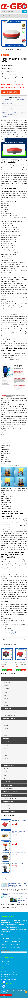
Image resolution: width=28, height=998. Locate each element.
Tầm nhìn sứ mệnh (5, 961)
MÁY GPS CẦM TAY (6, 785)
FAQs (12, 1)
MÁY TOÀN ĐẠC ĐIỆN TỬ (8, 718)
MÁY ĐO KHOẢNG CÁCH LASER (9, 792)
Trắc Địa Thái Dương (10, 631)
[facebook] (1, 950)
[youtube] (6, 950)
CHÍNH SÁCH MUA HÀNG (7, 968)
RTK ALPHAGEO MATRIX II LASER (5, 663)
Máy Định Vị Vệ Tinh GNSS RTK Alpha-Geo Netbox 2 (20, 663)
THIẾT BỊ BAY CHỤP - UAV (10, 798)
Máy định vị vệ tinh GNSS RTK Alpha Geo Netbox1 (18, 832)
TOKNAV (6, 685)
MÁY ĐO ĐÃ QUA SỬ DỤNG (8, 812)
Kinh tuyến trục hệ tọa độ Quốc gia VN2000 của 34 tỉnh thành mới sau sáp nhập (18, 885)
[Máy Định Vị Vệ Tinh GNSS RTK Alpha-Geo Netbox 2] (21, 654)
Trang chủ (7, 16)
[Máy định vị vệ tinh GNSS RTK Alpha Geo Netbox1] (6, 835)
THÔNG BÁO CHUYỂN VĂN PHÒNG (18, 894)
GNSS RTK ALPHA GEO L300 (13, 640)
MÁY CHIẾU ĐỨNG (6, 782)
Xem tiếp (9, 670)
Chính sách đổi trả (5, 977)
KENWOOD (7, 808)
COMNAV (6, 702)
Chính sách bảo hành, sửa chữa (8, 979)
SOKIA (5, 732)
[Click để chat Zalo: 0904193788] (4, 986)
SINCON (6, 768)
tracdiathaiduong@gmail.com (11, 633)
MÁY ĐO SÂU (5, 738)
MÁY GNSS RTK (15, 16)
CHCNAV (6, 698)
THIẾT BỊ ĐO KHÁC (6, 795)
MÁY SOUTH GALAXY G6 (18, 853)
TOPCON (6, 728)
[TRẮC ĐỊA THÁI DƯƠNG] (14, 6)
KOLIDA (6, 692)
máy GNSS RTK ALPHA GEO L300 (15, 132)
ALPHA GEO (24, 16)
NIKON (5, 735)
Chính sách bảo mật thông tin (8, 972)
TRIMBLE (6, 689)
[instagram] (8, 950)
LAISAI (5, 775)
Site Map (16, 1)
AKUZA (5, 748)
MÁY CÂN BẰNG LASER (7, 765)
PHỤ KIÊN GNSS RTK (9, 715)
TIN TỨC (4, 879)
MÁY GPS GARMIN (8, 788)
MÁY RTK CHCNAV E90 (18, 842)
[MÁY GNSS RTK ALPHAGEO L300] (14, 33)
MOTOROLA (7, 805)
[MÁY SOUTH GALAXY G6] (6, 857)
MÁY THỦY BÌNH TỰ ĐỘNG (8, 742)
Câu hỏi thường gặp (5, 964)
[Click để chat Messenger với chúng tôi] (4, 982)
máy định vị (23, 640)
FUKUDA (6, 778)
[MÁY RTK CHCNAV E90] (6, 846)
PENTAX (6, 745)
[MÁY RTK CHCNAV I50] (6, 868)
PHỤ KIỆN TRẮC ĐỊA (6, 709)
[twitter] (3, 950)
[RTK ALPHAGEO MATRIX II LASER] (7, 654)
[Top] (26, 992)
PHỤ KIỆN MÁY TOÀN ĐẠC (11, 712)
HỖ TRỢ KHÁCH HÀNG (7, 957)
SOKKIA (6, 695)
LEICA (5, 722)
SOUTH (6, 705)
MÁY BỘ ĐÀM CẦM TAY (7, 802)
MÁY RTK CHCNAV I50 (18, 864)
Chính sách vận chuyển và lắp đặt (9, 974)
